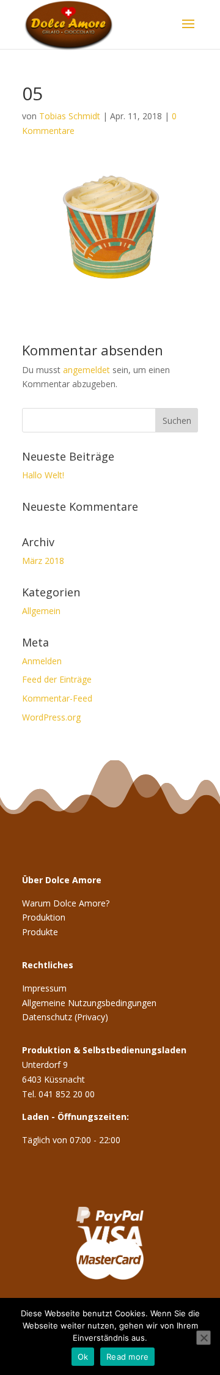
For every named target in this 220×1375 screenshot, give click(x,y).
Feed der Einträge (57, 679)
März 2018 (43, 560)
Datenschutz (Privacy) (65, 1017)
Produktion (43, 917)
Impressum (44, 988)
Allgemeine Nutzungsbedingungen (89, 1003)
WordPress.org (51, 717)
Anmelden (42, 661)
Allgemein (41, 611)
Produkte (40, 932)
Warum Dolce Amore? (65, 903)
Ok (83, 1357)
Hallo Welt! (43, 475)
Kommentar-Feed (57, 698)
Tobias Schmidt (69, 116)
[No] (203, 1337)
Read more (127, 1357)
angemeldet (86, 370)
